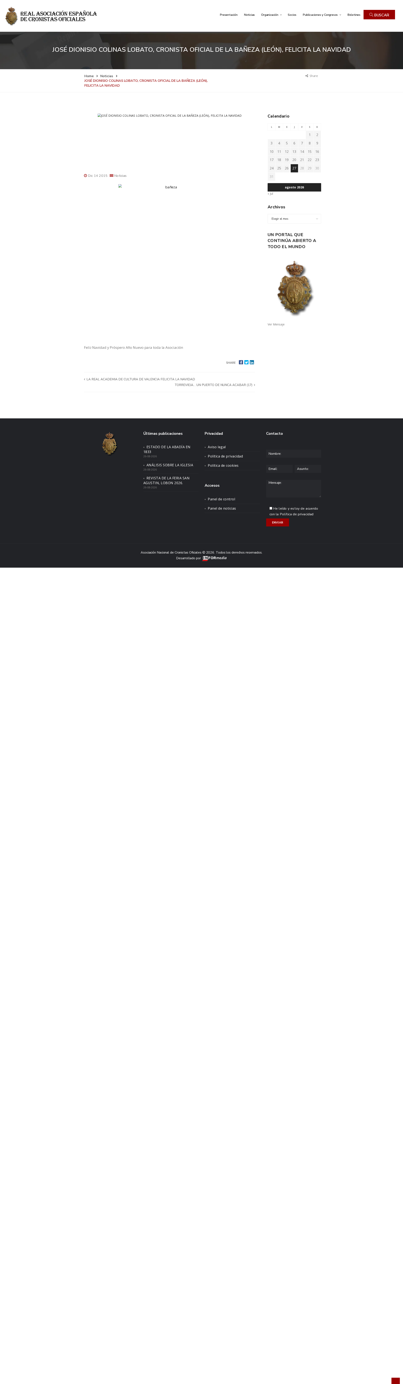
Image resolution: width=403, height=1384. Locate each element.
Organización (270, 15)
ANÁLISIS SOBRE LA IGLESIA (170, 465)
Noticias (249, 15)
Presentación (229, 15)
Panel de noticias (222, 508)
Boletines (353, 15)
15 (309, 151)
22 (309, 159)
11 (279, 151)
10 (271, 151)
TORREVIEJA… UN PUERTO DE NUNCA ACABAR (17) (214, 385)
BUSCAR (381, 15)
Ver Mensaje (276, 324)
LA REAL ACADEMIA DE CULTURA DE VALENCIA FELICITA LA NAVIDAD (140, 379)
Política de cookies (223, 465)
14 (302, 151)
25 (279, 168)
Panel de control (221, 499)
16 (317, 151)
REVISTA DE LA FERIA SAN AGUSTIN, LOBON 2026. (166, 480)
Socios (292, 15)
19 (287, 159)
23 (317, 159)
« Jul (270, 194)
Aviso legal (217, 447)
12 (287, 151)
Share (314, 76)
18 (279, 159)
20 (294, 159)
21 (302, 159)
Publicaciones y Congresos (321, 15)
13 (294, 151)
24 (271, 168)
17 (271, 159)
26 (287, 168)
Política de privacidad (225, 456)
